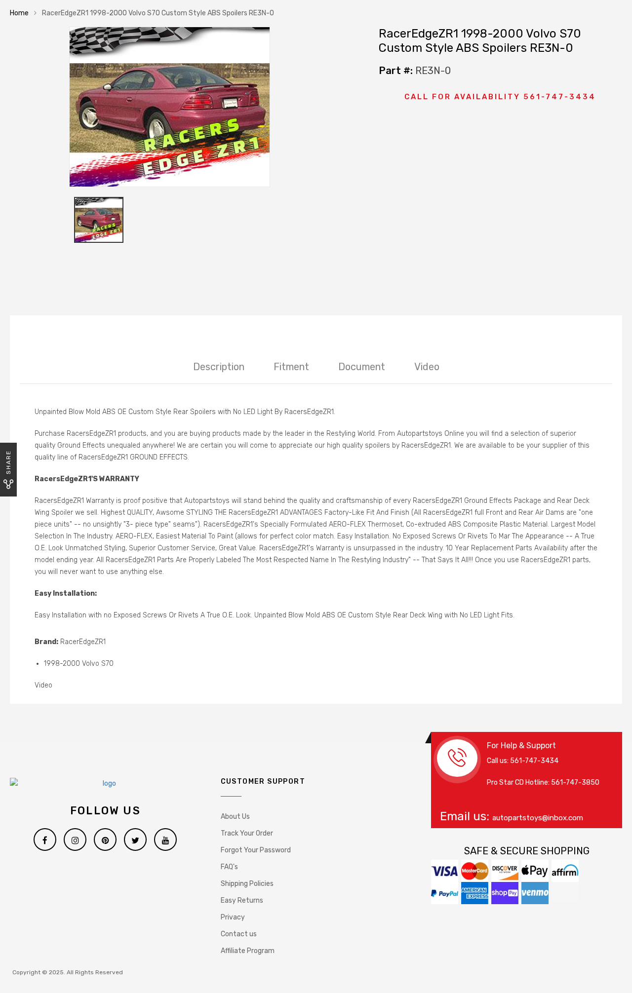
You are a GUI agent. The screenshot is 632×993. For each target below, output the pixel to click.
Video (426, 367)
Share (8, 462)
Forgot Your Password (256, 850)
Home (19, 13)
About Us (235, 816)
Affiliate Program (248, 951)
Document (361, 367)
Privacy (233, 917)
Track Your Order (247, 833)
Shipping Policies (247, 883)
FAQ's (229, 867)
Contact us (239, 934)
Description (218, 367)
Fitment (291, 367)
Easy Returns (242, 900)
